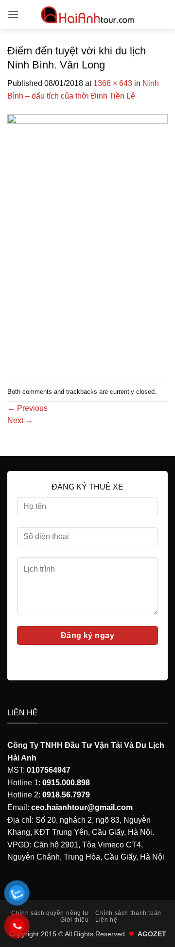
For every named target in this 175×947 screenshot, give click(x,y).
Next (20, 420)
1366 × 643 (112, 83)
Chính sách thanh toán (128, 913)
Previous (27, 408)
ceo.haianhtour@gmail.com (82, 807)
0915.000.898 (66, 782)
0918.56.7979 (66, 795)
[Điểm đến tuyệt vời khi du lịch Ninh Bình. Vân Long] (87, 151)
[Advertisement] (87, 280)
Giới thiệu (74, 919)
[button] (13, 14)
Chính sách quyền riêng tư (49, 913)
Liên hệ (106, 919)
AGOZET (152, 934)
